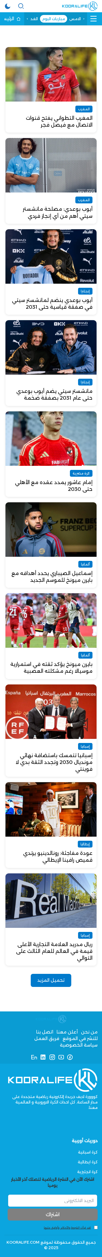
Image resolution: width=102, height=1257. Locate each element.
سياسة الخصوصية (79, 1045)
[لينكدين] (43, 1057)
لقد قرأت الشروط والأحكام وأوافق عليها (67, 1227)
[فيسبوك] (70, 1057)
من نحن (89, 1032)
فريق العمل (46, 1038)
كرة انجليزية (87, 1171)
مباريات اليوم (53, 18)
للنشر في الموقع (80, 1038)
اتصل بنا (44, 1032)
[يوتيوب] (61, 1057)
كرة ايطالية (88, 1162)
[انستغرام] (52, 1057)
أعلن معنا (67, 1032)
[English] (34, 1057)
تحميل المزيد (51, 980)
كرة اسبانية (88, 1152)
